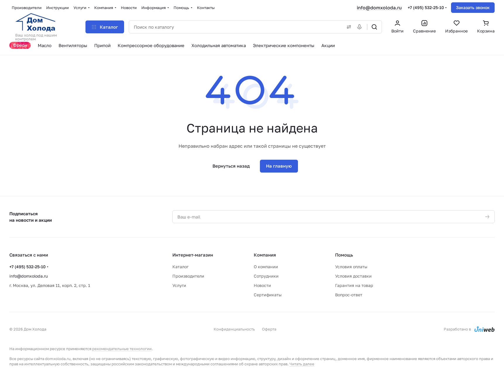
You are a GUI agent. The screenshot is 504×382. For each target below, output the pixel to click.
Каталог (180, 266)
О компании (266, 266)
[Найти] (374, 27)
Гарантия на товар (354, 285)
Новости (262, 285)
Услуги (179, 285)
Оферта (269, 329)
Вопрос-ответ (348, 294)
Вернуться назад (231, 165)
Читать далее (301, 364)
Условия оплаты (351, 266)
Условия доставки (353, 275)
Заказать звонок (473, 7)
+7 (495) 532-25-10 (426, 7)
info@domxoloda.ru (379, 8)
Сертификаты (268, 294)
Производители (188, 275)
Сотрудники (266, 275)
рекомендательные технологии (122, 348)
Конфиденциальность (234, 329)
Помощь (344, 254)
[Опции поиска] (347, 27)
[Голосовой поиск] (360, 27)
